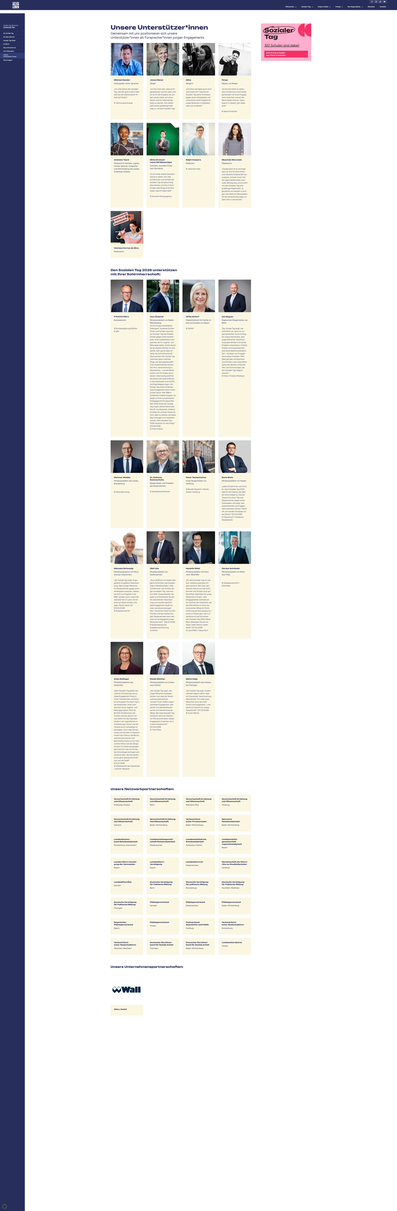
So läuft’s (6, 44)
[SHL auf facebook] (372, 1)
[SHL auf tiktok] (380, 1)
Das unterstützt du (9, 48)
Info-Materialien (8, 51)
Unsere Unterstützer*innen (9, 56)
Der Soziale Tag (8, 33)
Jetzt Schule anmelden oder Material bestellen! (276, 54)
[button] (4, 1206)
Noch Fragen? (8, 60)
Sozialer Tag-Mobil (9, 40)
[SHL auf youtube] (384, 1)
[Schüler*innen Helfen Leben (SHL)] (16, 5)
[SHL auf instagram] (376, 1)
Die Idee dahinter (9, 37)
